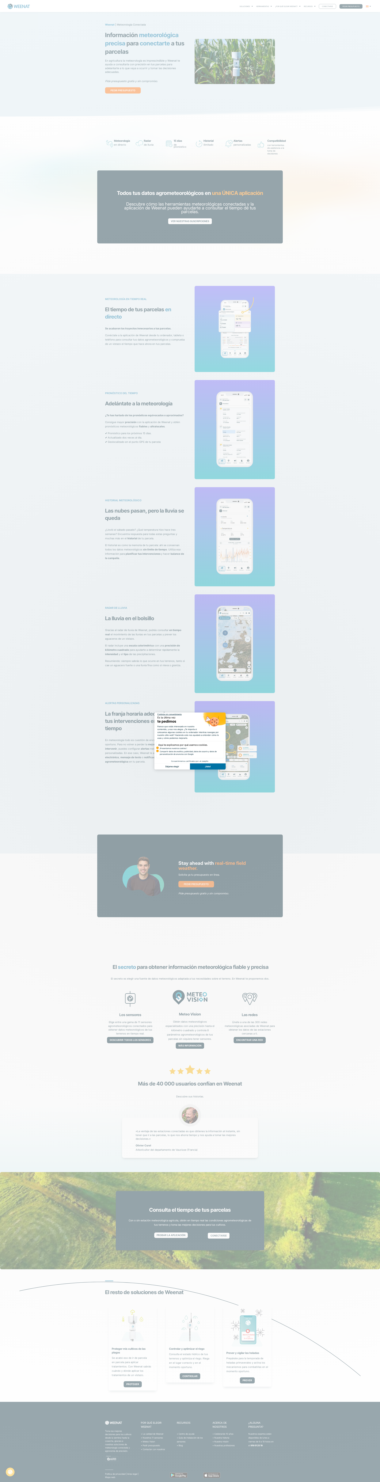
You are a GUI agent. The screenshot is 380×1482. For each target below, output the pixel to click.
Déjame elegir (172, 766)
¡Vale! (208, 766)
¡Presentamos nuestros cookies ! (173, 748)
